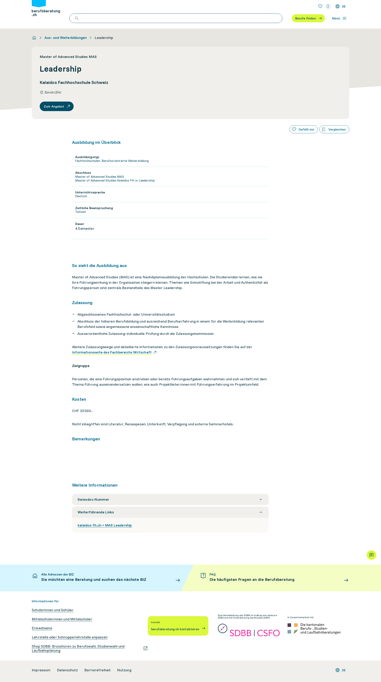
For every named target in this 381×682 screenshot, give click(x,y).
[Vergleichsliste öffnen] (329, 6)
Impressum (41, 670)
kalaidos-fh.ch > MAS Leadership (105, 525)
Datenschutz (67, 670)
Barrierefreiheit (97, 670)
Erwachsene (42, 628)
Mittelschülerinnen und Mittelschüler (62, 619)
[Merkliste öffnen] (320, 6)
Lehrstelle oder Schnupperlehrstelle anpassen (70, 637)
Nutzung (124, 670)
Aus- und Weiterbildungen (65, 37)
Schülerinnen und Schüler (52, 610)
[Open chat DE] (371, 555)
